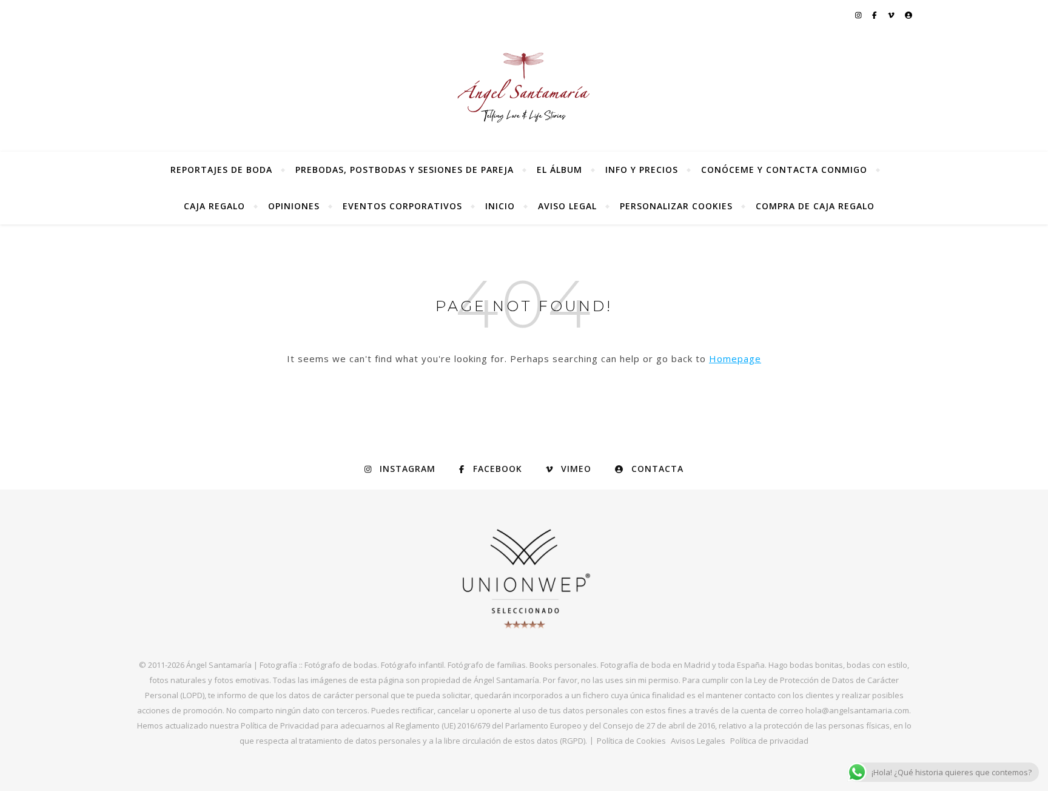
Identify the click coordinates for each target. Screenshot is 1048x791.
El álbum (559, 169)
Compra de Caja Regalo (815, 206)
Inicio (500, 206)
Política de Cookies (631, 740)
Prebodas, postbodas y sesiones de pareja (404, 169)
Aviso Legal (567, 206)
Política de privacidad (769, 740)
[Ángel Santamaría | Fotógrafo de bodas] (524, 87)
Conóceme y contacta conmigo (784, 169)
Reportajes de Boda (221, 169)
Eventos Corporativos (402, 206)
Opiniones (294, 206)
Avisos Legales (698, 740)
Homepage (735, 358)
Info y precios (641, 169)
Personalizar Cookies (676, 206)
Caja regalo (214, 206)
